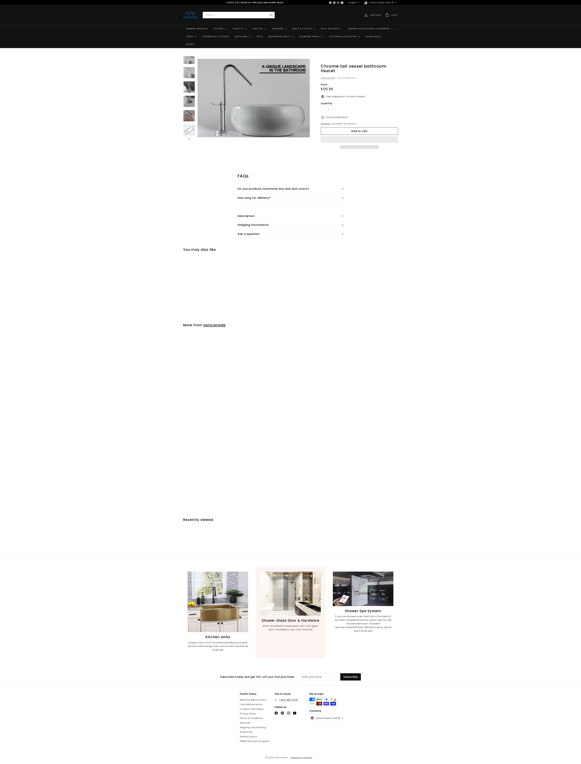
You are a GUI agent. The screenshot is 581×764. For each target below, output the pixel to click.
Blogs (190, 44)
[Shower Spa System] (363, 589)
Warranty (245, 722)
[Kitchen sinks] (218, 602)
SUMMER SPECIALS (197, 28)
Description (246, 216)
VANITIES (258, 28)
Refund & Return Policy (253, 699)
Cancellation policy (251, 704)
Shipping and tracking (253, 727)
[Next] (189, 138)
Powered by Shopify (301, 757)
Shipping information (253, 225)
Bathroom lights (279, 36)
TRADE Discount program (254, 741)
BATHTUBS (241, 36)
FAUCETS (238, 28)
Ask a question (249, 234)
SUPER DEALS (373, 36)
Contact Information (252, 709)
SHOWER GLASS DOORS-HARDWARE (369, 28)
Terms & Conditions (251, 718)
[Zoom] (254, 98)
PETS (260, 36)
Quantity (326, 103)
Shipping (325, 123)
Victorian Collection (343, 36)
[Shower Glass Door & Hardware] (290, 593)
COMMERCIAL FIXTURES (215, 36)
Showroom (246, 731)
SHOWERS (278, 28)
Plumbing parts (310, 36)
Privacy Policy (248, 713)
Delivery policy (248, 736)
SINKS (190, 36)
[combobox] (239, 15)
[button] (359, 139)
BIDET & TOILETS (302, 28)
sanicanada (328, 77)
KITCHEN (219, 28)
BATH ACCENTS (330, 28)
